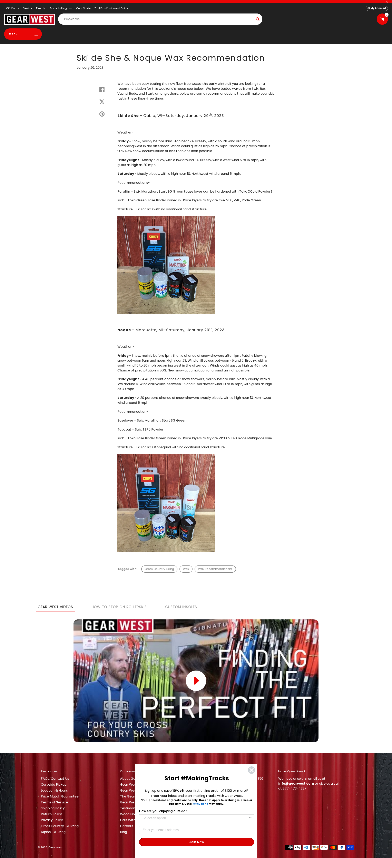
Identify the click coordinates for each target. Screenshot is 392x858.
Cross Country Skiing (159, 569)
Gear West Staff (133, 802)
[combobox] (195, 818)
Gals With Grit (131, 820)
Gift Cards (12, 8)
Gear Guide (83, 8)
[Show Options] (250, 818)
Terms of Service (54, 802)
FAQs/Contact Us (55, 778)
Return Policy (51, 814)
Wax (186, 569)
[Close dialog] (251, 770)
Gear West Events (134, 790)
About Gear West (134, 778)
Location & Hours (54, 790)
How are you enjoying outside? (163, 811)
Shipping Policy (53, 808)
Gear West (55, 847)
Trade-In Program (61, 8)
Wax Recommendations (215, 569)
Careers (126, 826)
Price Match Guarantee (60, 796)
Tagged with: (127, 569)
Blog (123, 832)
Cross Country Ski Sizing (60, 826)
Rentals (41, 8)
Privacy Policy (52, 820)
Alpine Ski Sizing (53, 832)
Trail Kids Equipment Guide (111, 8)
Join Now (196, 842)
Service (27, 8)
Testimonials (130, 808)
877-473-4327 (294, 788)
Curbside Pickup (54, 784)
